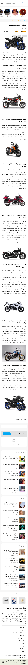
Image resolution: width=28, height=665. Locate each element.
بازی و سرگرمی (21, 641)
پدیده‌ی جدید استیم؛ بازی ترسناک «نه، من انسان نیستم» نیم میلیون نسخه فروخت (10, 527)
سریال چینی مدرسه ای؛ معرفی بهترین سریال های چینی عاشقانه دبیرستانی (11, 488)
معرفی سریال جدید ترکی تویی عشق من (11, 518)
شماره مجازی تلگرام (22, 655)
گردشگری (22, 635)
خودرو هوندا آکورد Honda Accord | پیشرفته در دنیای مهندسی (8, 16)
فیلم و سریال (21, 638)
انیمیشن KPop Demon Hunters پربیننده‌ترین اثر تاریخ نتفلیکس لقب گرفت (10, 535)
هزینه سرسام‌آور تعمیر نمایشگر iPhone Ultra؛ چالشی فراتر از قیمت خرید (11, 551)
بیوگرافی (22, 643)
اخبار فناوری (21, 627)
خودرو (21, 20)
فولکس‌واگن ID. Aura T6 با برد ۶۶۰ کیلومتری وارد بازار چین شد (11, 584)
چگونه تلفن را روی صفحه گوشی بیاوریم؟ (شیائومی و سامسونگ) (11, 504)
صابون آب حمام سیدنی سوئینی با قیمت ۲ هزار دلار (10, 511)
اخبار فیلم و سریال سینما (18, 633)
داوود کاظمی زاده (23, 28)
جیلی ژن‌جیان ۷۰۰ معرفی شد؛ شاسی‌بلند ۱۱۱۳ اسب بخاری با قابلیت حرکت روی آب (11, 576)
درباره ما (22, 649)
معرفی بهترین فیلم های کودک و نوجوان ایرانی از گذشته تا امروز (11, 472)
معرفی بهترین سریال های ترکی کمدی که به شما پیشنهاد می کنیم (10, 458)
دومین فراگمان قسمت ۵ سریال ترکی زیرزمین (15, 16)
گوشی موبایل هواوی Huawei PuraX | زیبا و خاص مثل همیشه (23, 16)
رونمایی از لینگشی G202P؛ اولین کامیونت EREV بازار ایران (11, 559)
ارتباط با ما (21, 646)
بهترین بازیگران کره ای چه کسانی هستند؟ (11, 480)
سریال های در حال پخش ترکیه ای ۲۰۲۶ (10, 465)
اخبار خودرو (15, 20)
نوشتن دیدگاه (6, 434)
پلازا (24, 20)
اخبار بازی (22, 630)
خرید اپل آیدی (8, 655)
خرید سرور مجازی (22, 657)
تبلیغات (22, 651)
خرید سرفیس (14, 655)
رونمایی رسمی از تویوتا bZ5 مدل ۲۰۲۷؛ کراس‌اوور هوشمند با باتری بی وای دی (11, 568)
